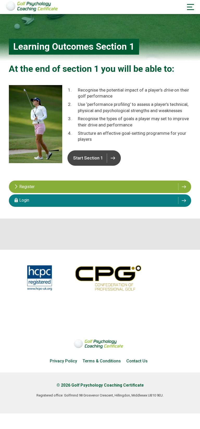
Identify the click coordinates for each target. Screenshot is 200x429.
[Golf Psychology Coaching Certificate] (33, 10)
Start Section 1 (88, 158)
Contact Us (137, 360)
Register (26, 186)
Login (23, 200)
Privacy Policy (63, 360)
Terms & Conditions (102, 360)
